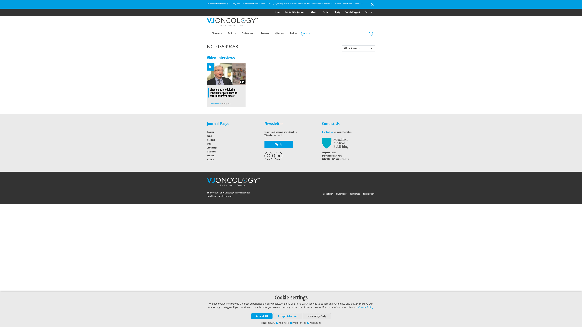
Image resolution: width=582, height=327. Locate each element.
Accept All (262, 316)
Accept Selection (288, 316)
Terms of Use (355, 193)
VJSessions (279, 33)
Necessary (269, 322)
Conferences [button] (248, 33)
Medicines (211, 139)
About (313, 12)
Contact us (327, 131)
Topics (209, 135)
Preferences (299, 322)
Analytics (284, 322)
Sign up (337, 12)
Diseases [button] (216, 33)
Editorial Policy (368, 193)
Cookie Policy (328, 193)
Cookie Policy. (366, 307)
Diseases (210, 131)
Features (265, 33)
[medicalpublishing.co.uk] (335, 143)
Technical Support (352, 12)
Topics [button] (231, 33)
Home (277, 12)
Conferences (212, 147)
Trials (209, 143)
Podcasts (294, 33)
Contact (326, 12)
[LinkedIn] (371, 12)
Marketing (315, 322)
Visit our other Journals (294, 12)
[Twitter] (366, 12)
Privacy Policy (341, 193)
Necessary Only (317, 316)
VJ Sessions (211, 151)
